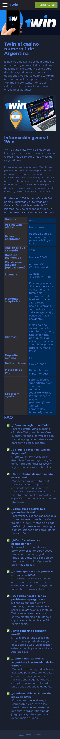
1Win (21, 734)
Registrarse (46, 5)
